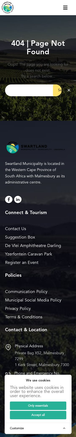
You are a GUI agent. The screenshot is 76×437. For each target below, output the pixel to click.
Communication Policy (26, 292)
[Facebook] (8, 199)
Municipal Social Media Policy (33, 300)
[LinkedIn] (18, 199)
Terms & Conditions (23, 317)
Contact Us (15, 229)
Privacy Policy (18, 309)
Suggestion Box (20, 237)
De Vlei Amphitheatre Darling (33, 246)
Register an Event (21, 263)
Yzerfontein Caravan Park (28, 254)
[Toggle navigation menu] (69, 7)
